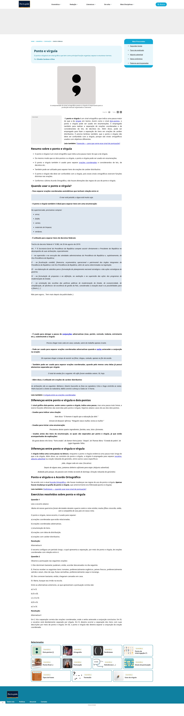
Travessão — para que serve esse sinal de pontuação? (98, 143)
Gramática (55, 4)
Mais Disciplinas (126, 4)
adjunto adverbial (38, 459)
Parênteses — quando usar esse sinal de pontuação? (64, 489)
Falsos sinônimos (136, 59)
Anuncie (33, 702)
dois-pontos (115, 121)
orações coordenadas (88, 162)
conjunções (67, 334)
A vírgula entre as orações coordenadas (59, 395)
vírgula (78, 121)
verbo (99, 349)
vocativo (118, 456)
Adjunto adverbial (136, 55)
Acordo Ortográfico (58, 482)
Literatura (90, 4)
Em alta (107, 4)
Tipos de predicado (137, 50)
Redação (73, 4)
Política (22, 702)
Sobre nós (10, 702)
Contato (44, 702)
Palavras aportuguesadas (139, 63)
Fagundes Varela (136, 46)
